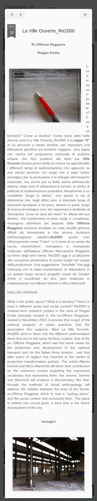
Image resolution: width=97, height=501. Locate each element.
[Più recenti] (11, 14)
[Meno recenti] (20, 14)
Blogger (63, 498)
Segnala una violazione (82, 498)
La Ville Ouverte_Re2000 (48, 30)
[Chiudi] (85, 14)
